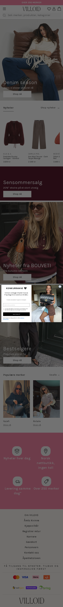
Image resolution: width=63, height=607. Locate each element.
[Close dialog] (60, 286)
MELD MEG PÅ (16, 314)
